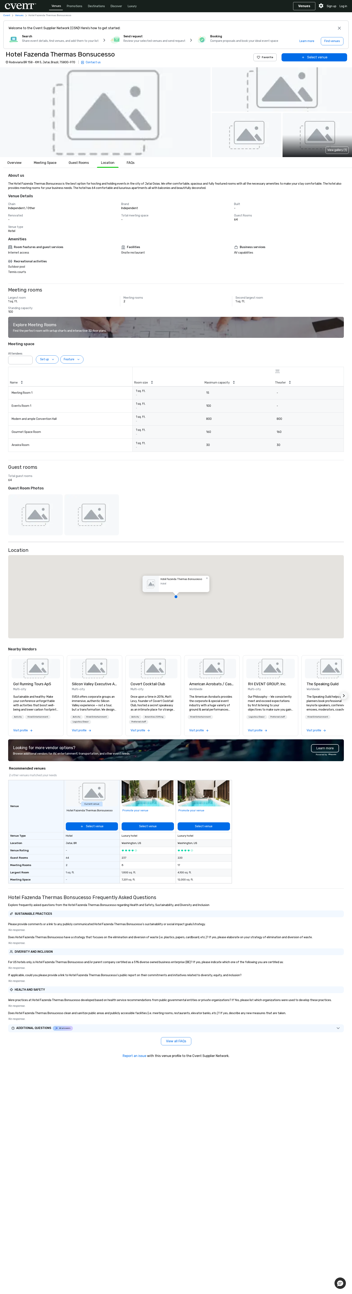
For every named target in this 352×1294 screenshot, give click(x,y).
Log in (343, 6)
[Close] (339, 28)
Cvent (6, 15)
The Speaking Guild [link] (323, 684)
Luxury (132, 6)
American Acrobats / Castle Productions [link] (211, 684)
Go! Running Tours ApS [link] (32, 684)
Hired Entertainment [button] (38, 717)
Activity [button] (18, 717)
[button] (105, 112)
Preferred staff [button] (138, 722)
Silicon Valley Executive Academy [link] (94, 684)
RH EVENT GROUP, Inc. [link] (267, 684)
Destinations (96, 6)
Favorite (267, 57)
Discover (116, 6)
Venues (56, 6)
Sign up (331, 6)
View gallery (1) (337, 150)
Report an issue (134, 1056)
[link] (36, 668)
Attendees (15, 353)
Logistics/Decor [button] (81, 722)
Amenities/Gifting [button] (154, 717)
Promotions (74, 6)
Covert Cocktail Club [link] (148, 684)
